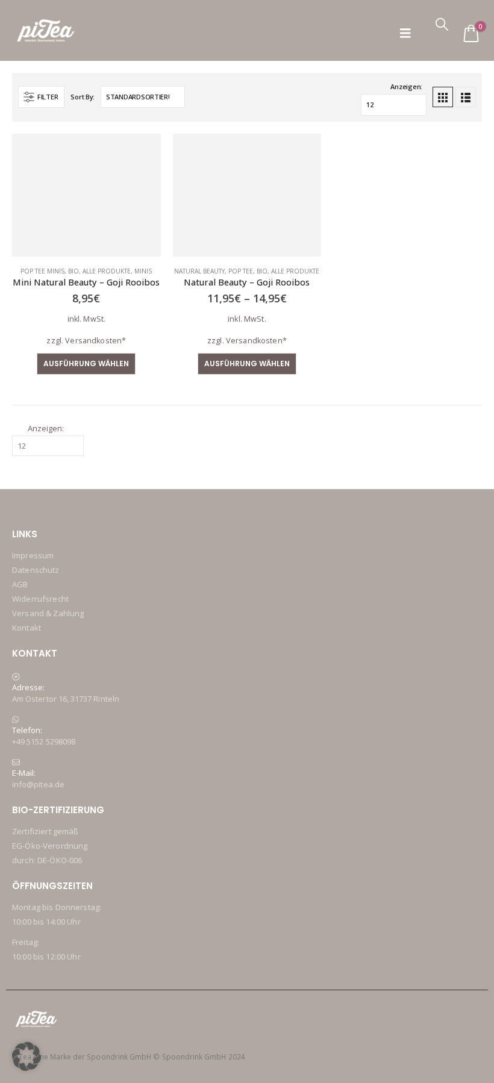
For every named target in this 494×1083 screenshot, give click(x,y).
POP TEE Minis (42, 271)
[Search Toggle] (441, 24)
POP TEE (240, 271)
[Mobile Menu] (405, 33)
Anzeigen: (406, 86)
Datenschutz (36, 569)
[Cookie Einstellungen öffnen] (26, 1055)
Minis (143, 271)
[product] (86, 195)
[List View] (465, 97)
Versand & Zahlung (48, 613)
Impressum (33, 555)
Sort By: (82, 96)
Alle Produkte (107, 271)
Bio (73, 271)
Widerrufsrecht (40, 598)
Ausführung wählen (86, 363)
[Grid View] (443, 97)
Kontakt (26, 627)
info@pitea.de (38, 784)
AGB (20, 584)
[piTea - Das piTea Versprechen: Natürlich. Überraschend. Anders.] (45, 30)
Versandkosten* (95, 341)
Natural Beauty (199, 271)
